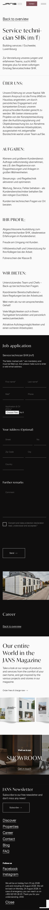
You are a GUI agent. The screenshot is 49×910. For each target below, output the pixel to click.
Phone (30, 394)
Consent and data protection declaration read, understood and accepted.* (26, 524)
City (29, 452)
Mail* (7, 394)
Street (8, 439)
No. (38, 439)
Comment (9, 492)
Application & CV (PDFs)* (12, 408)
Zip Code (9, 452)
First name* (10, 381)
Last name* (33, 381)
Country (8, 464)
